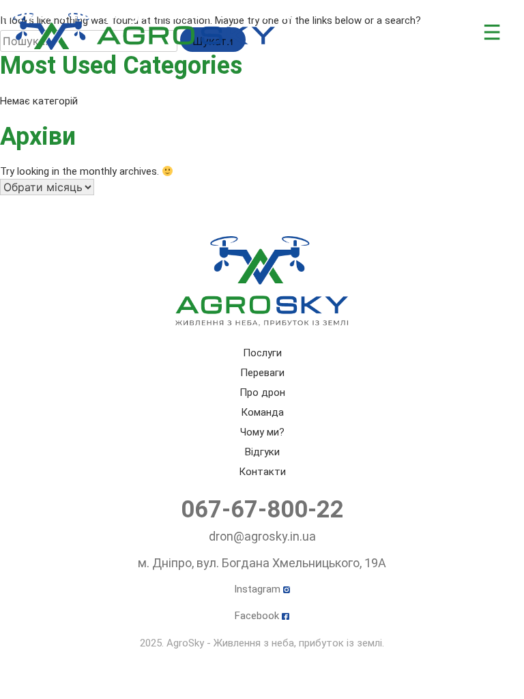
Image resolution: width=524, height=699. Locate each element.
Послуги (262, 353)
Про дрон (262, 392)
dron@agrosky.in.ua (262, 536)
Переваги (262, 373)
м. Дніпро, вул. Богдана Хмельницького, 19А (262, 563)
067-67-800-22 (262, 509)
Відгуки (262, 452)
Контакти (262, 472)
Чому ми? (262, 432)
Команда (262, 412)
